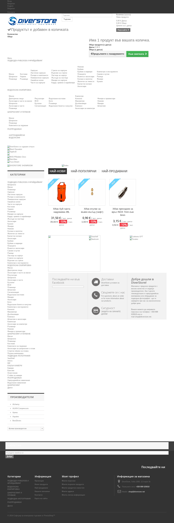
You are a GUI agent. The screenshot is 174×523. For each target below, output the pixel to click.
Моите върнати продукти (73, 484)
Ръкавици (24, 79)
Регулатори (39, 99)
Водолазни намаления (16, 383)
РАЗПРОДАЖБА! (14, 378)
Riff (8, 363)
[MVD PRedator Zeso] (16, 157)
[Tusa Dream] (13, 162)
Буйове (80, 69)
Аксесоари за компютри (85, 108)
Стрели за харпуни (59, 70)
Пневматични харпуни (40, 78)
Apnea (15, 412)
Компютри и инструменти (107, 72)
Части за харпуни (38, 83)
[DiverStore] (32, 20)
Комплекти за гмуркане (18, 125)
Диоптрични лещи (16, 99)
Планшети (81, 74)
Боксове (10, 370)
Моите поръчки (68, 481)
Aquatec (15, 417)
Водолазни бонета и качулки (60, 106)
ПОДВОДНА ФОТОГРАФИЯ (18, 356)
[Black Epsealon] (14, 149)
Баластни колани (84, 84)
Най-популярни (83, 171)
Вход (9, 1)
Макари (100, 103)
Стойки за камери (14, 375)
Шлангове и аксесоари (16, 319)
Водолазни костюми (57, 99)
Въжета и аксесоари (85, 77)
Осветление (12, 373)
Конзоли (78, 99)
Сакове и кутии (103, 74)
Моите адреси (68, 491)
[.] (8, 154)
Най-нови (58, 171)
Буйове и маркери (84, 72)
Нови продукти (41, 484)
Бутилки (38, 103)
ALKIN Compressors (20, 408)
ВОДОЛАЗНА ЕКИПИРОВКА (19, 265)
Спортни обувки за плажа (17, 351)
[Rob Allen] (12, 159)
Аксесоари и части (16, 106)
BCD (36, 101)
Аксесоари (81, 86)
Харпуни (34, 70)
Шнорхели (13, 77)
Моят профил (70, 476)
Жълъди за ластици (59, 78)
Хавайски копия (37, 80)
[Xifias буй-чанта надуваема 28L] (61, 192)
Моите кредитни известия (73, 488)
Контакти (11, 12)
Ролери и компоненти (39, 75)
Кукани (100, 81)
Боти (51, 101)
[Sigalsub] (11, 152)
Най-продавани (114, 171)
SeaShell (11, 358)
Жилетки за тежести (85, 81)
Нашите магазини (42, 491)
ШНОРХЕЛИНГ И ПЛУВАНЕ (19, 334)
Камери (10, 368)
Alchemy (15, 404)
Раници (100, 77)
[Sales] (65, 166)
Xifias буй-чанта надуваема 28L (61, 210)
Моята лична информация (73, 495)
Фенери (100, 79)
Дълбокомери (80, 103)
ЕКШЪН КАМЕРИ (14, 366)
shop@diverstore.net (143, 317)
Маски (11, 74)
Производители (22, 397)
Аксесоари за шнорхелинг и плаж (21, 348)
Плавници (13, 79)
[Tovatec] (134, 239)
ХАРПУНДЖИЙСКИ (17, 135)
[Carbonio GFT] (136, 236)
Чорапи (23, 77)
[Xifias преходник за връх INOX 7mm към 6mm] (123, 192)
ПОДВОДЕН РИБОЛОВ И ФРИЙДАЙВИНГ (25, 182)
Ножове (80, 67)
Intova (9, 361)
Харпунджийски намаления (18, 380)
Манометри (79, 101)
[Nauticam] (94, 239)
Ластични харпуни (38, 73)
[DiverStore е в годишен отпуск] (20, 147)
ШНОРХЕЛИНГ (13, 385)
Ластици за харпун (59, 75)
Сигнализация (40, 106)
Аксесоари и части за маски (20, 101)
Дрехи (10, 388)
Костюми (23, 74)
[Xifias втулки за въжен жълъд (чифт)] (92, 192)
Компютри (79, 96)
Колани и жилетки (84, 79)
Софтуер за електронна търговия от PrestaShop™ (34, 516)
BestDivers (16, 421)
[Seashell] (93, 236)
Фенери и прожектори (106, 99)
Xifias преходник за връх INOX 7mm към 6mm (123, 212)
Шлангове (101, 106)
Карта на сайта (41, 498)
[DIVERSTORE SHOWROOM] (20, 166)
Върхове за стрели (59, 73)
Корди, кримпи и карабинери (63, 83)
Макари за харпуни (59, 80)
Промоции (39, 481)
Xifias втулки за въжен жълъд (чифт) (92, 210)
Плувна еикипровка (15, 353)
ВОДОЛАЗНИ (14, 138)
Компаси (78, 106)
